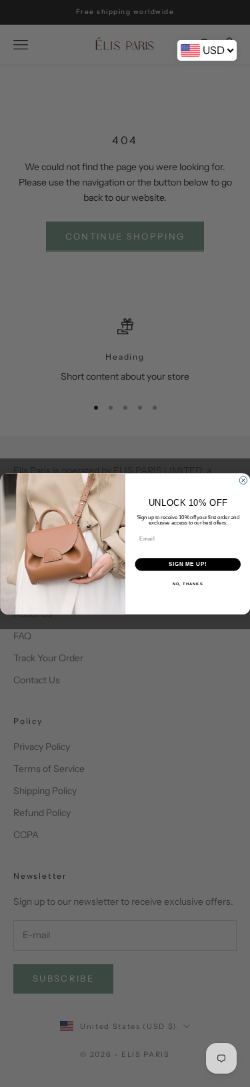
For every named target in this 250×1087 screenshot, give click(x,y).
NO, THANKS (187, 583)
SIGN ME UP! (187, 564)
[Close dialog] (243, 480)
